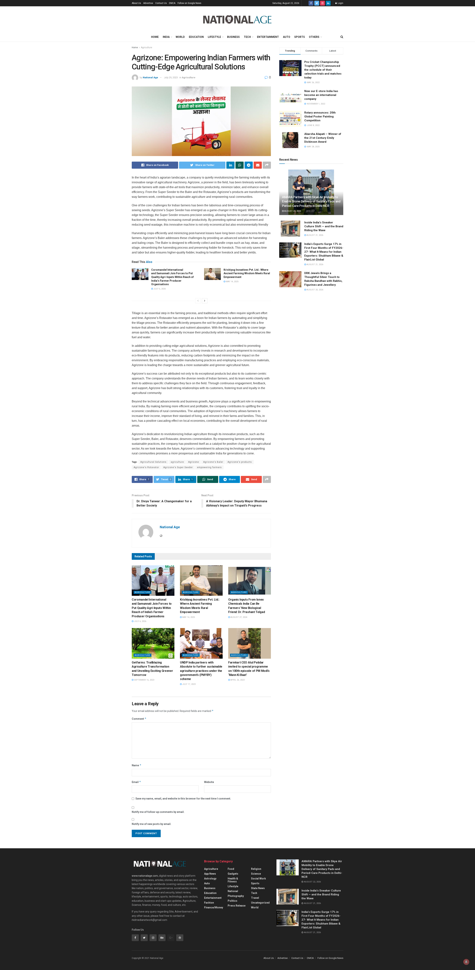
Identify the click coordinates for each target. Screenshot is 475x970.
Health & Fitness (233, 880)
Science (256, 873)
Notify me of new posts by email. (151, 823)
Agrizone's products (239, 462)
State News (258, 888)
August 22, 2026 (292, 211)
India (166, 36)
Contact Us (161, 3)
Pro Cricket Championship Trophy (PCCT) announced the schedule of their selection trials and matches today (322, 69)
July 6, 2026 (159, 289)
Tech (247, 36)
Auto (286, 36)
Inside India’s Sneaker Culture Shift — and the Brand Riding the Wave (323, 226)
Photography (236, 895)
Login (340, 3)
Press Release (236, 905)
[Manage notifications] (466, 962)
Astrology (210, 878)
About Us (136, 3)
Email (136, 782)
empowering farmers (209, 467)
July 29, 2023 (171, 77)
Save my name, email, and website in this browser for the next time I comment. (183, 798)
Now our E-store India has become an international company (321, 95)
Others (314, 36)
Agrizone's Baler (213, 462)
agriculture (177, 462)
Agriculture (146, 47)
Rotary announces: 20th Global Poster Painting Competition (320, 116)
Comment (139, 718)
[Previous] (198, 300)
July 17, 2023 (189, 684)
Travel (255, 897)
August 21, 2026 (314, 235)
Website (209, 782)
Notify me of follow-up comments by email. (158, 811)
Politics (232, 900)
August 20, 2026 (314, 290)
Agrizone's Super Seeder (178, 467)
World (180, 36)
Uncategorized (260, 902)
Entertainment (268, 36)
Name (136, 765)
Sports (299, 36)
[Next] (204, 300)
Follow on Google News (189, 3)
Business (233, 36)
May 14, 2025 (231, 281)
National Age (150, 77)
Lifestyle (214, 36)
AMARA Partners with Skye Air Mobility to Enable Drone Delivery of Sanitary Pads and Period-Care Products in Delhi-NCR (311, 201)
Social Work (258, 878)
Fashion (209, 902)
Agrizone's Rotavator (146, 467)
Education (196, 36)
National (233, 891)
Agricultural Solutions (153, 462)
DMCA (172, 3)
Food (231, 868)
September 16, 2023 (143, 680)
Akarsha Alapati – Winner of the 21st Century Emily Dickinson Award (322, 137)
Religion (256, 868)
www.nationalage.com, (145, 875)
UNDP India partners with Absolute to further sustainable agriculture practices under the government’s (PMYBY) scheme (201, 671)
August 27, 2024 (238, 617)
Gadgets (233, 873)
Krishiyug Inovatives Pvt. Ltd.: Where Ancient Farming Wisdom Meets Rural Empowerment (247, 273)
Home (155, 36)
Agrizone (193, 462)
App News (210, 873)
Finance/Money (213, 907)
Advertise (148, 3)
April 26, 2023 (237, 680)
